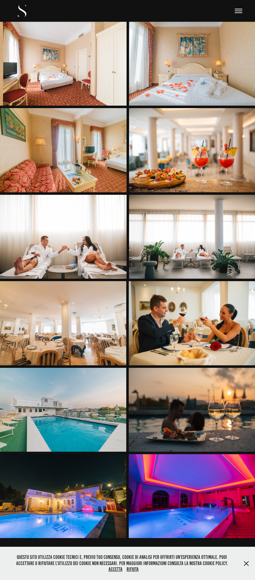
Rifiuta (133, 569)
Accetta (116, 569)
